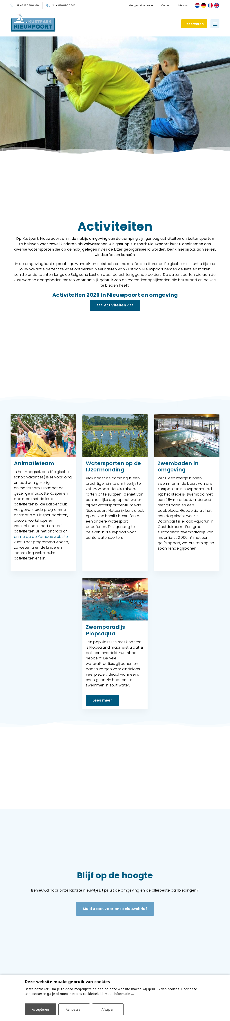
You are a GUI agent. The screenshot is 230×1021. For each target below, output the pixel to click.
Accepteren (40, 1009)
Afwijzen (108, 1009)
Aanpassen (74, 1009)
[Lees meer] (115, 599)
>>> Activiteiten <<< (115, 305)
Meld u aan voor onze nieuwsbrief (115, 908)
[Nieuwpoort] (33, 22)
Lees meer (102, 700)
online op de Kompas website (41, 536)
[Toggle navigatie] (214, 23)
